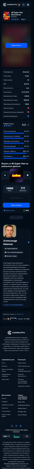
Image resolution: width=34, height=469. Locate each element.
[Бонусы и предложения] (19, 5)
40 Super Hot (20, 314)
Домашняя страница (8, 314)
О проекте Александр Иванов (13, 305)
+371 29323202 (6, 444)
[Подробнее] (27, 175)
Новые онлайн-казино (6, 415)
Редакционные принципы (6, 375)
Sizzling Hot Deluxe (24, 405)
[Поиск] (24, 5)
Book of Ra (21, 402)
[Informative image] (6, 436)
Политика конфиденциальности (24, 370)
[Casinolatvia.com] (10, 5)
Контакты (4, 366)
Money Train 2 (22, 408)
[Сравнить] (5, 175)
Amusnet (14, 16)
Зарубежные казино (8, 405)
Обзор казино (10, 210)
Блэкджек (4, 401)
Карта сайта (5, 379)
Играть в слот (16, 45)
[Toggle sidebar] (28, 5)
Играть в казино (16, 205)
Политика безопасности (22, 375)
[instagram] (20, 426)
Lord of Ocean (22, 415)
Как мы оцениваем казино (7, 370)
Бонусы (4, 398)
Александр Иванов (10, 242)
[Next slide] (21, 217)
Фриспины (5, 408)
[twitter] (12, 426)
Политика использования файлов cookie (22, 381)
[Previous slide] (11, 217)
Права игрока (22, 363)
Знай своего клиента (24, 386)
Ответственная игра (24, 366)
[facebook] (16, 426)
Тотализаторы (6, 411)
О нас (3, 363)
